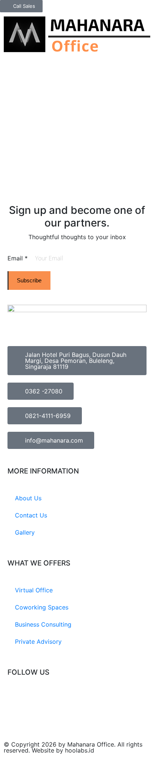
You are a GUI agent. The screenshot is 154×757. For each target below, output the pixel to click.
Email (17, 258)
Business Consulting (43, 624)
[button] (148, 18)
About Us (28, 498)
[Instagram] (16, 700)
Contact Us (31, 515)
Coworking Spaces (41, 607)
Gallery (25, 532)
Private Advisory (38, 641)
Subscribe (29, 280)
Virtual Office (34, 590)
